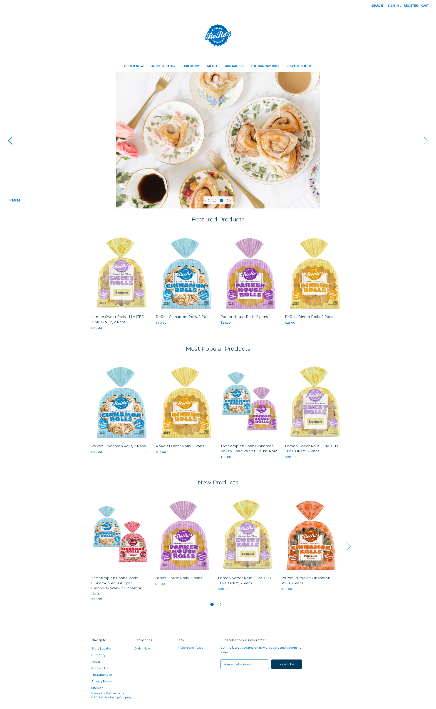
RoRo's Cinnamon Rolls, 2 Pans (183, 317)
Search (377, 5)
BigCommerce (115, 693)
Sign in (393, 5)
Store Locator (163, 66)
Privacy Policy (299, 66)
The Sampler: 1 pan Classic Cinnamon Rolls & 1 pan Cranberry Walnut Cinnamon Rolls (116, 585)
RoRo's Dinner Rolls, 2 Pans (309, 317)
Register (411, 5)
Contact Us (234, 66)
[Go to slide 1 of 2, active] (212, 604)
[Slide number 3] (218, 140)
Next (425, 140)
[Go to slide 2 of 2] (219, 604)
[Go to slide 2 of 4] (214, 200)
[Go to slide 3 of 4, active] (221, 200)
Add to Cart (121, 276)
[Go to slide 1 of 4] (207, 200)
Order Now (134, 66)
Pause (14, 200)
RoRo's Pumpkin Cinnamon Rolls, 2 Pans (305, 580)
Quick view (121, 268)
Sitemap (97, 688)
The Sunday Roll (265, 66)
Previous (10, 140)
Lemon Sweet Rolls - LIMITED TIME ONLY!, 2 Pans (117, 319)
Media (212, 66)
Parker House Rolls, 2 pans (244, 317)
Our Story (191, 66)
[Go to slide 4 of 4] (228, 200)
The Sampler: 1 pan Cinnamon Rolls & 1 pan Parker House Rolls (248, 448)
